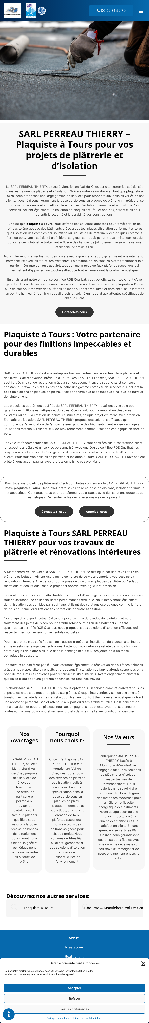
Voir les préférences (74, 1009)
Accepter (74, 988)
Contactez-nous (74, 312)
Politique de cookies (58, 1018)
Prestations (74, 947)
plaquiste (33, 224)
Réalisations (74, 956)
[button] (143, 963)
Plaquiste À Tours (39, 908)
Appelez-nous (96, 511)
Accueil (74, 938)
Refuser (74, 998)
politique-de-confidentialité (85, 1018)
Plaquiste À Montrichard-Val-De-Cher (114, 908)
